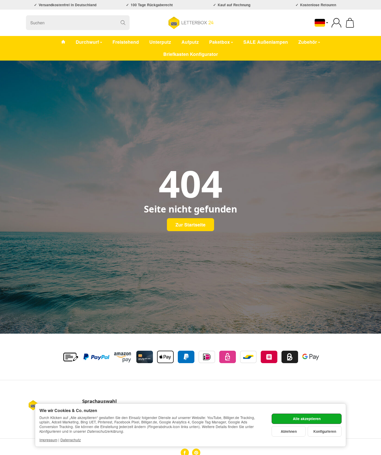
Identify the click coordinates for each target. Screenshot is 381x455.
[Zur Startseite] (190, 23)
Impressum (48, 439)
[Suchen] (123, 22)
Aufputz (190, 42)
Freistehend (125, 42)
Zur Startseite (190, 224)
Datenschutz (70, 439)
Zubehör (307, 42)
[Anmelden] (336, 23)
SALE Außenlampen (265, 42)
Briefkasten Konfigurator (190, 54)
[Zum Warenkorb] (350, 23)
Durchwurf (87, 42)
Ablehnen (289, 431)
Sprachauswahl (99, 401)
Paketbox (219, 42)
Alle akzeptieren (307, 418)
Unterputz (160, 42)
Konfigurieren (324, 431)
